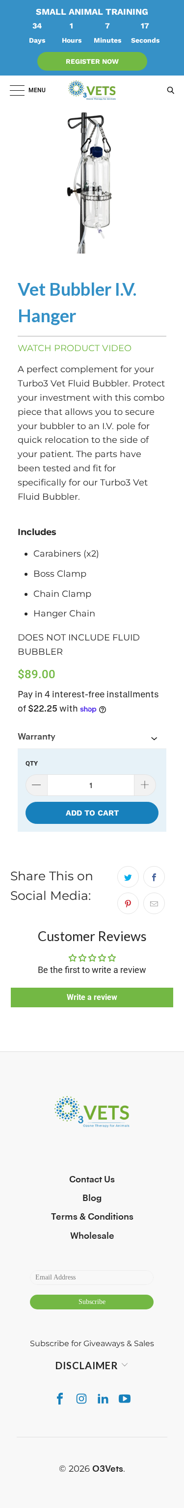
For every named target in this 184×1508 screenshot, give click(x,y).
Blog (92, 1198)
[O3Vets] (92, 90)
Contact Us (92, 1179)
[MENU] (12, 90)
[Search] (168, 90)
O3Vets (107, 1468)
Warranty (36, 736)
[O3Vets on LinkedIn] (103, 1398)
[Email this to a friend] (154, 903)
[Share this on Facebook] (154, 877)
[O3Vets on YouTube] (125, 1398)
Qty (32, 763)
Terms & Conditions (92, 1216)
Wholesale (92, 1235)
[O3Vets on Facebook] (60, 1398)
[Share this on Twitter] (128, 877)
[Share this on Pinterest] (128, 903)
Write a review (92, 997)
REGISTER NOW (92, 61)
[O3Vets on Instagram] (81, 1398)
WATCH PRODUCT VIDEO (74, 348)
